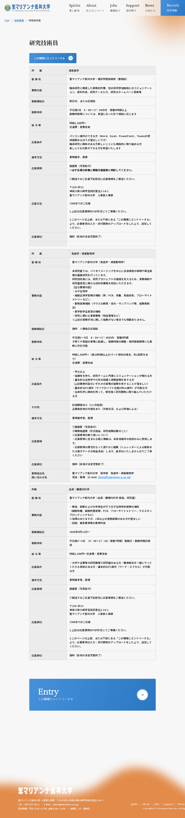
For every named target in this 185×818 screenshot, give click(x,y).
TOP (6, 20)
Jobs (156, 804)
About (146, 804)
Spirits (134, 804)
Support (169, 804)
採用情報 (19, 20)
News (181, 804)
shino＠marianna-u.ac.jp (114, 477)
